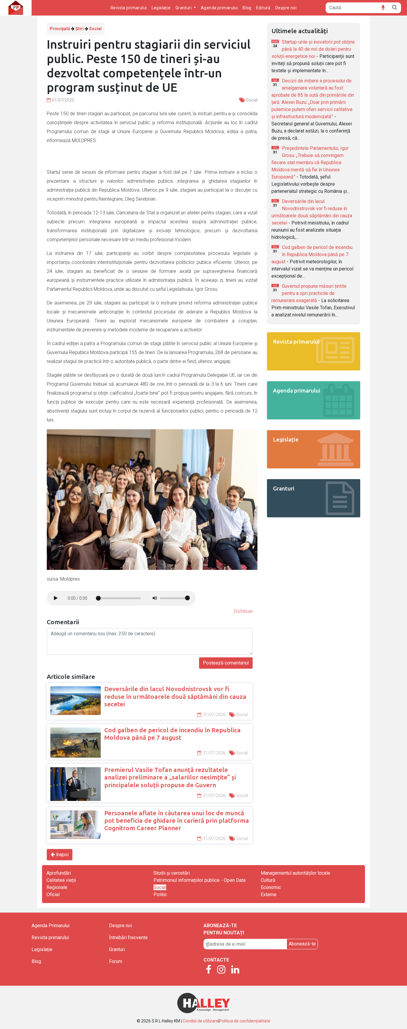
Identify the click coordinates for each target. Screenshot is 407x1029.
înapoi (62, 854)
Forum (115, 961)
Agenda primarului (219, 7)
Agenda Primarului (50, 925)
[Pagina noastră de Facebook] (209, 970)
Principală (60, 28)
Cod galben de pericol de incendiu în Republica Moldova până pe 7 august (311, 254)
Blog (247, 7)
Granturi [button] (184, 7)
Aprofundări (58, 873)
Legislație (161, 7)
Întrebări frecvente (128, 937)
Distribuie (243, 611)
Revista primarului (129, 7)
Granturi (117, 949)
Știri (79, 28)
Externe (268, 894)
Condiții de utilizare (200, 1021)
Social (95, 28)
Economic (271, 887)
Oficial (53, 894)
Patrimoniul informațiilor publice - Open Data (199, 880)
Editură (263, 7)
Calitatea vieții (61, 880)
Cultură (268, 880)
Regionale (56, 887)
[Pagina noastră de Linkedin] (235, 970)
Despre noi (285, 7)
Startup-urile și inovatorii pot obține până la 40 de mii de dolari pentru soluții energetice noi (313, 49)
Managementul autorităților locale (295, 873)
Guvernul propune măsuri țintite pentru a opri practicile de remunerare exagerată (309, 293)
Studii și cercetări (171, 873)
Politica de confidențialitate (244, 1021)
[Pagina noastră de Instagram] (221, 970)
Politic (160, 894)
